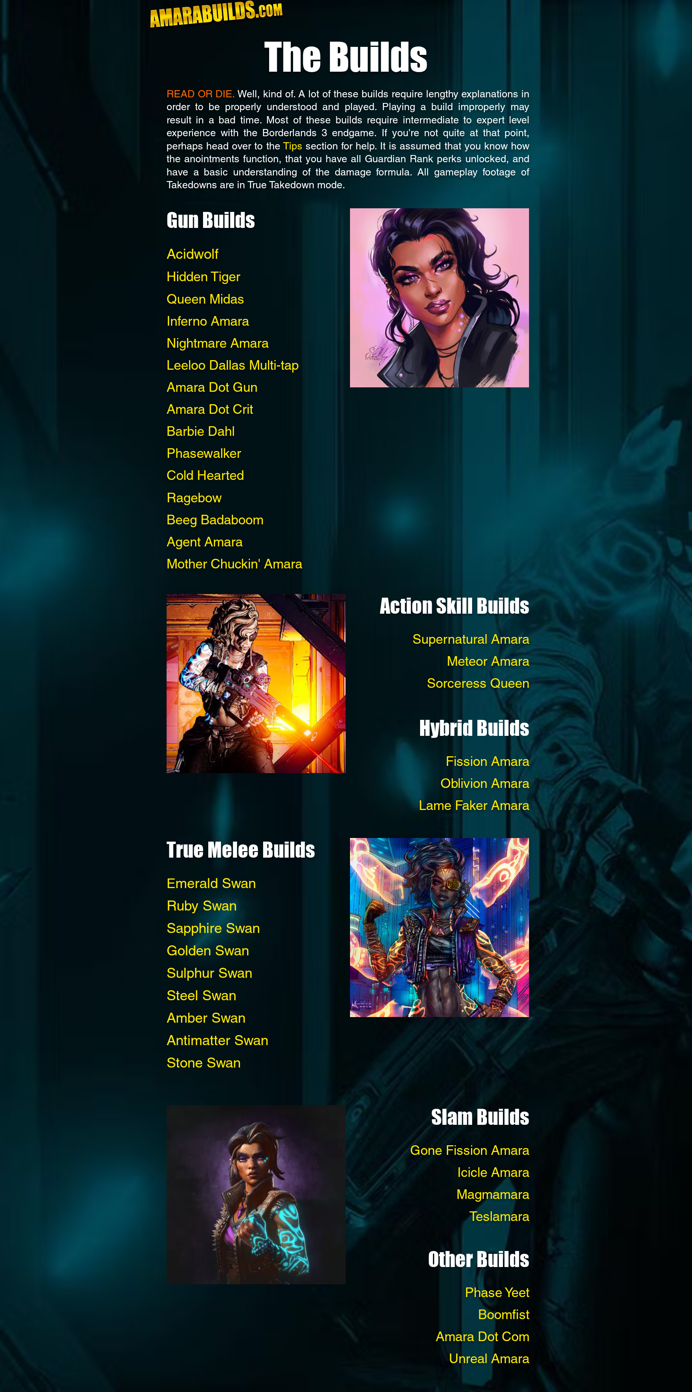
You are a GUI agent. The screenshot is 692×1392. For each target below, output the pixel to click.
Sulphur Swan (209, 973)
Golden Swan (208, 950)
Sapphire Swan (213, 928)
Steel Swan (201, 995)
